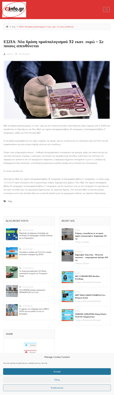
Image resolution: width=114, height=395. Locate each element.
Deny (57, 379)
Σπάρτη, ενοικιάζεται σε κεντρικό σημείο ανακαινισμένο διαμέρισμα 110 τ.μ (91, 236)
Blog (13, 27)
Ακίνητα (86, 242)
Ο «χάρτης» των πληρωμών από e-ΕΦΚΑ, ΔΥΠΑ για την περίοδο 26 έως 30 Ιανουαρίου (34, 311)
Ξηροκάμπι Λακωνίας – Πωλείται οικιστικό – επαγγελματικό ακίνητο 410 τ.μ (91, 257)
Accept (57, 371)
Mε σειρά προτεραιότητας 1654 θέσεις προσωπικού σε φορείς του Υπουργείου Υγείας (33, 273)
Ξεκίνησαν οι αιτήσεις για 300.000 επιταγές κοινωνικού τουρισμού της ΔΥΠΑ (35, 253)
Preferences (57, 387)
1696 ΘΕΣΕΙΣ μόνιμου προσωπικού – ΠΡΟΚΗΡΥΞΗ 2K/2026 (32, 291)
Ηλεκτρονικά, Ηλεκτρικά (92, 282)
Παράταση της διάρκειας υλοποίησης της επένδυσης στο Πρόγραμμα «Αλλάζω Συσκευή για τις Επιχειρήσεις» (35, 235)
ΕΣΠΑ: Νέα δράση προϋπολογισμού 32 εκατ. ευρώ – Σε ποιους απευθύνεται (54, 43)
